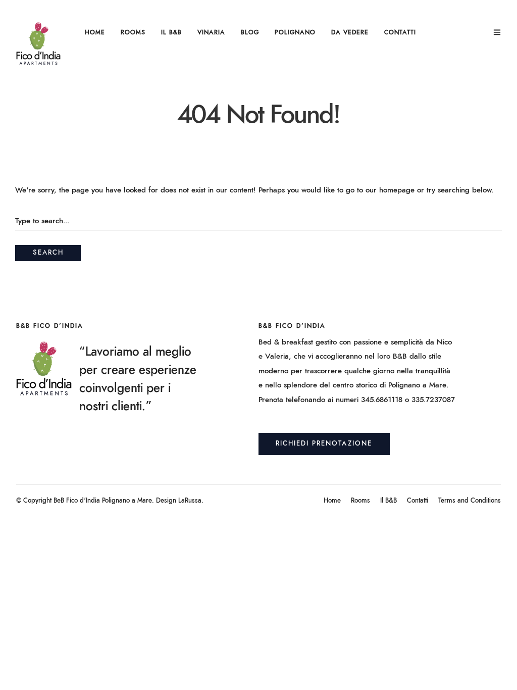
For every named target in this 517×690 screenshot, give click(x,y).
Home (95, 32)
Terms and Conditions (469, 501)
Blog (250, 32)
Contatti (400, 32)
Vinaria (211, 32)
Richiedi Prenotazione (324, 443)
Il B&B (171, 32)
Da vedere (350, 32)
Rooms (133, 32)
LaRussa (189, 501)
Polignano (295, 32)
